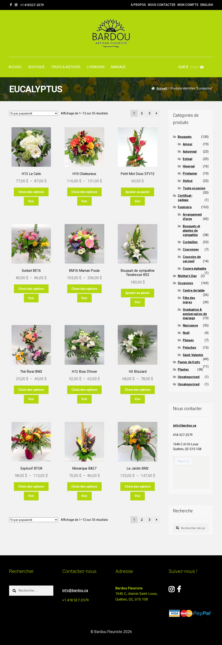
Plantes (183, 369)
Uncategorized (188, 377)
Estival (187, 159)
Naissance (190, 325)
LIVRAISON (95, 67)
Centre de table (194, 290)
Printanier (190, 173)
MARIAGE (118, 67)
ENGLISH (206, 5)
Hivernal (189, 166)
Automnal (190, 151)
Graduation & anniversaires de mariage (195, 314)
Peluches (189, 347)
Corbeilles (190, 242)
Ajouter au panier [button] (137, 192)
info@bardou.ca (184, 425)
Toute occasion (194, 188)
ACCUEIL (15, 67)
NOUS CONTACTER (161, 5)
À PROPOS (138, 5)
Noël (186, 333)
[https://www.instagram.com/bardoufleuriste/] (16, 5)
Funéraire (185, 207)
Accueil (162, 88)
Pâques (188, 340)
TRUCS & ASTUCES (65, 67)
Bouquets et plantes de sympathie (191, 230)
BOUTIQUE (36, 67)
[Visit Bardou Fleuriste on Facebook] (179, 590)
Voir (31, 201)
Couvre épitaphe (194, 268)
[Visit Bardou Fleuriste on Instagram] (172, 590)
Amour (188, 144)
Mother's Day (187, 276)
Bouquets (185, 137)
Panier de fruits (189, 362)
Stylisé (188, 181)
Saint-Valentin (193, 355)
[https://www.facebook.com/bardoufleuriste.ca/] (11, 5)
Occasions (185, 283)
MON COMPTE (187, 5)
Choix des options (31, 192)
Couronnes (191, 249)
